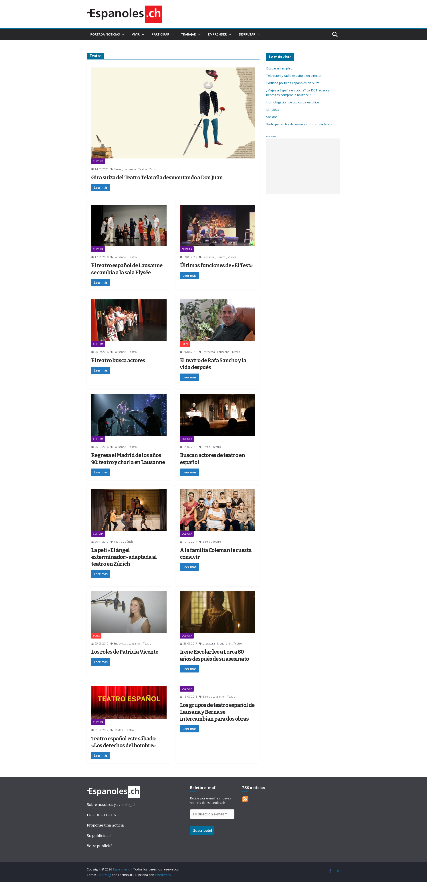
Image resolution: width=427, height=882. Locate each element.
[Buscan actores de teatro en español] (217, 415)
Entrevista (209, 352)
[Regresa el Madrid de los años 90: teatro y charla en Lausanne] (129, 415)
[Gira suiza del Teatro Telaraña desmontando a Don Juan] (173, 112)
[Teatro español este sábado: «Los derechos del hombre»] (129, 702)
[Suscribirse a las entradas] (245, 799)
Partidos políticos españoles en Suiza (293, 83)
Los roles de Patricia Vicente (124, 652)
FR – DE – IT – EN (102, 815)
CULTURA (98, 161)
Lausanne (130, 169)
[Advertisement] (303, 166)
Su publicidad (99, 835)
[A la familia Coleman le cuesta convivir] (217, 510)
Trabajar (188, 34)
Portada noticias (105, 34)
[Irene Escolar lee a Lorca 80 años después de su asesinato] (217, 612)
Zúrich (153, 169)
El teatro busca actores (118, 360)
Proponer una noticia (105, 825)
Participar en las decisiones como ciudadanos (299, 124)
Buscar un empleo (279, 68)
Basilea (118, 730)
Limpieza (272, 109)
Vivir (136, 34)
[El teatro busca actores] (129, 320)
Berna (117, 169)
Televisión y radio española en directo (293, 75)
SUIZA (185, 344)
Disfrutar (247, 34)
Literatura (209, 643)
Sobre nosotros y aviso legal (111, 804)
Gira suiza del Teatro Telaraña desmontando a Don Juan (157, 177)
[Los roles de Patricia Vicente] (129, 612)
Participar (160, 34)
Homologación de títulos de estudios (292, 102)
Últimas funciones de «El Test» (216, 265)
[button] (122, 34)
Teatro (142, 169)
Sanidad (272, 117)
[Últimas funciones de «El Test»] (217, 225)
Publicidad (271, 136)
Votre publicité (100, 846)
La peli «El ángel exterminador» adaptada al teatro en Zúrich (124, 557)
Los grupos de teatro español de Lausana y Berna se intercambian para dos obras (217, 712)
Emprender (217, 34)
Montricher (224, 643)
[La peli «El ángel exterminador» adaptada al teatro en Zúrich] (129, 510)
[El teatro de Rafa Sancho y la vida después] (217, 320)
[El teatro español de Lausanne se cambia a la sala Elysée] (129, 225)
